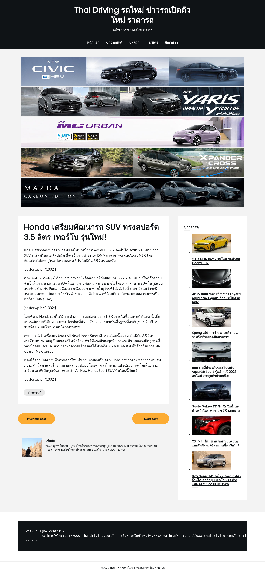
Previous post (36, 418)
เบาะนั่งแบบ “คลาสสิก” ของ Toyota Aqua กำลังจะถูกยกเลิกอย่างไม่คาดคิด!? (216, 298)
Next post (151, 418)
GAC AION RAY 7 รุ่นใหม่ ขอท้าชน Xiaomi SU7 (216, 261)
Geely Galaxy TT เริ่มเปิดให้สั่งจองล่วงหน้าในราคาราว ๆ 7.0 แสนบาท (216, 408)
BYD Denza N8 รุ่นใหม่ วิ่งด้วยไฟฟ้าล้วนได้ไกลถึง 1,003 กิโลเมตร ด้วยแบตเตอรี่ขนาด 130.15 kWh (216, 480)
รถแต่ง (153, 42)
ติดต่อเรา (171, 42)
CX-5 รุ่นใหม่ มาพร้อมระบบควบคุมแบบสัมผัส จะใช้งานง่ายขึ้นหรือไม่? (216, 443)
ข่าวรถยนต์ (114, 42)
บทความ (135, 42)
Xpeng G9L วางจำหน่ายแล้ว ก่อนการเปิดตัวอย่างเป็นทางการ (215, 335)
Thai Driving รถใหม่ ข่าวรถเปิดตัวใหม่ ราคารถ (132, 15)
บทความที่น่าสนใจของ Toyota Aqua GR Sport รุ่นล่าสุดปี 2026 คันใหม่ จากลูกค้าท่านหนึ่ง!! (214, 371)
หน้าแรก (93, 42)
